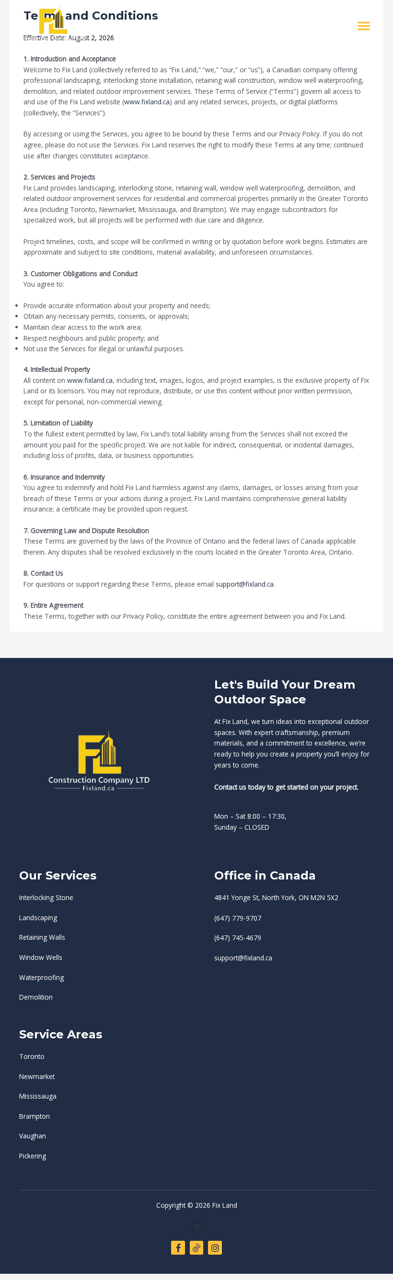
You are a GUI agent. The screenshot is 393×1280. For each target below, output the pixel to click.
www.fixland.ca (147, 101)
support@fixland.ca (245, 584)
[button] (364, 25)
